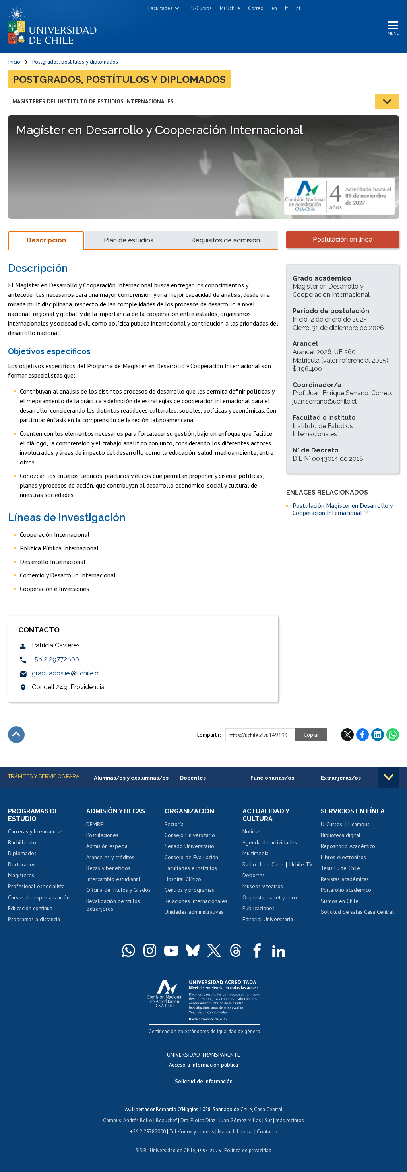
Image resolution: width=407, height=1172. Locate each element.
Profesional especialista (36, 886)
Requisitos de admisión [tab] (225, 240)
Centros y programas (189, 889)
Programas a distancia (34, 919)
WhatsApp (392, 734)
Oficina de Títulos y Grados (118, 889)
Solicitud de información (204, 1081)
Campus (112, 1120)
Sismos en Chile (340, 901)
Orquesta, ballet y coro (269, 897)
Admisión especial (107, 846)
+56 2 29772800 (55, 659)
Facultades (160, 8)
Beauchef (166, 1120)
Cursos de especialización (39, 897)
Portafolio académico (346, 889)
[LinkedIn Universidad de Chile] (279, 950)
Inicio (14, 62)
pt (298, 8)
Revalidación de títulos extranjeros (113, 905)
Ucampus (359, 824)
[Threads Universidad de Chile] (236, 950)
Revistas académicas (345, 879)
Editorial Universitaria (267, 919)
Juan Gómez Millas (240, 1120)
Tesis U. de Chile (340, 868)
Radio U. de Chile (262, 864)
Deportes (253, 875)
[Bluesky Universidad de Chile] (193, 950)
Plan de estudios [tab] (128, 240)
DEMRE (94, 824)
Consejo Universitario (190, 835)
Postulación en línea (342, 239)
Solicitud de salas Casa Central (357, 911)
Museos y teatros (262, 886)
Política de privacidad (247, 1150)
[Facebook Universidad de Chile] (257, 950)
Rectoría (174, 824)
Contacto (267, 1131)
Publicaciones (258, 908)
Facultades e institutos (191, 868)
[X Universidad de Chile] (214, 950)
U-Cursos (201, 8)
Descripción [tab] (46, 240)
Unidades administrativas (194, 911)
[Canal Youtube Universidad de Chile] (171, 950)
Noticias (251, 831)
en (274, 8)
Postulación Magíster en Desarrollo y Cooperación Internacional (342, 509)
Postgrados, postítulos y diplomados (75, 62)
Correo (256, 8)
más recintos (289, 1120)
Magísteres (21, 875)
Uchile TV (300, 864)
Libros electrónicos (343, 857)
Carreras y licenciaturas (35, 831)
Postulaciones (102, 835)
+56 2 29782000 (148, 1131)
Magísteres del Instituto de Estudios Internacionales (93, 101)
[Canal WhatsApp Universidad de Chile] (128, 950)
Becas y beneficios (108, 868)
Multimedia (255, 853)
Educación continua (30, 908)
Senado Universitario (189, 846)
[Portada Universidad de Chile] (55, 23)
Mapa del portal (235, 1131)
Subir (16, 734)
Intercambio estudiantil (113, 879)
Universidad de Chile (172, 1150)
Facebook (362, 734)
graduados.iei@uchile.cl (66, 673)
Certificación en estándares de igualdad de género (204, 1031)
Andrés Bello (137, 1120)
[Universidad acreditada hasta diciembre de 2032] (203, 998)
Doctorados (21, 864)
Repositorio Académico (348, 846)
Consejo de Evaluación (191, 857)
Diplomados (22, 853)
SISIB (141, 1150)
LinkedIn (377, 734)
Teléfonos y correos (191, 1131)
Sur (268, 1120)
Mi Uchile (230, 8)
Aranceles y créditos (110, 857)
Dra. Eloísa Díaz (197, 1120)
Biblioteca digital (340, 835)
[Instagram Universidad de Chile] (150, 950)
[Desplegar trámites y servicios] (388, 777)
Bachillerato (22, 842)
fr (286, 8)
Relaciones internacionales (196, 901)
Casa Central (268, 1109)
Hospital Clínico (183, 879)
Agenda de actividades (269, 842)
